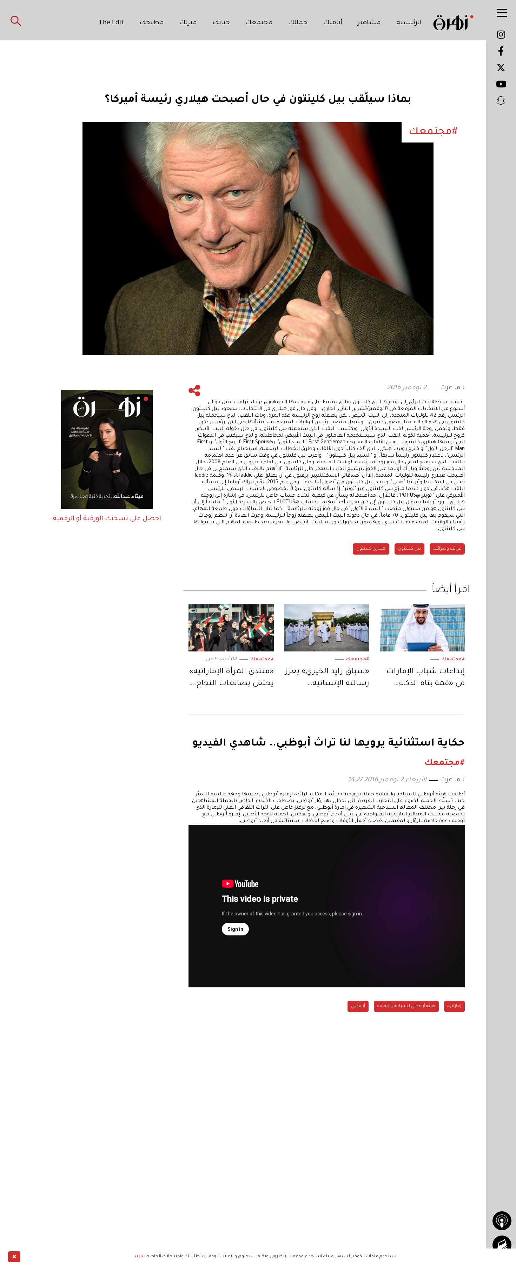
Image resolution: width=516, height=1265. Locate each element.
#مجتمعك (453, 659)
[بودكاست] (501, 1220)
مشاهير (369, 23)
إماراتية (454, 1006)
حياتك (221, 23)
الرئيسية (409, 23)
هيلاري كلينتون (371, 549)
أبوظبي (358, 1006)
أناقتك (332, 23)
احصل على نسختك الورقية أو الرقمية (107, 519)
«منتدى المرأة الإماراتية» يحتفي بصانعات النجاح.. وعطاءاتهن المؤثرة (231, 679)
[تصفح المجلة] (501, 1245)
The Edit (111, 23)
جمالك (297, 23)
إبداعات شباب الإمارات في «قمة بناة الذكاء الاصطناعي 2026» (425, 679)
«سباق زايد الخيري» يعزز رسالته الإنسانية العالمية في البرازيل (327, 679)
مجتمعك (259, 23)
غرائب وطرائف (447, 549)
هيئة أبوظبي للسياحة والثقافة (406, 1006)
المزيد (140, 1256)
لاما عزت (452, 388)
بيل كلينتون (409, 549)
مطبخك (152, 23)
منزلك (188, 23)
